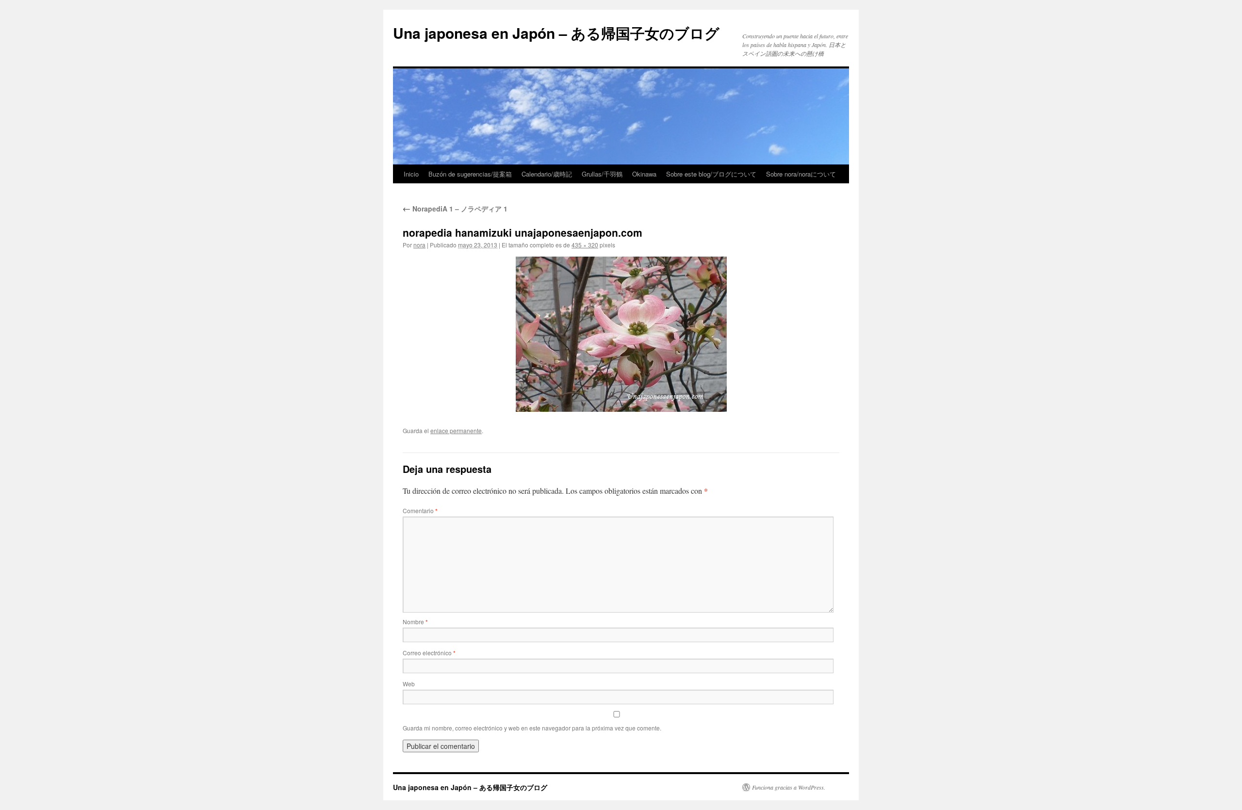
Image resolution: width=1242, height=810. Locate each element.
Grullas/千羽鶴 (602, 173)
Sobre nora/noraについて (801, 173)
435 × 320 (585, 245)
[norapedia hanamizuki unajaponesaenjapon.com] (621, 334)
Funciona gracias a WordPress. (788, 787)
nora (419, 245)
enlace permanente (456, 430)
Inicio (411, 173)
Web (409, 684)
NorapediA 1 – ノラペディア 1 (455, 208)
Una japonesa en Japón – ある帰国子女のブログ (556, 32)
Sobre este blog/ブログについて (711, 173)
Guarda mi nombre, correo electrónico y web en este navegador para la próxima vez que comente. (532, 728)
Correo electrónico (429, 652)
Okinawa (644, 173)
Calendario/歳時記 (547, 173)
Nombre (415, 621)
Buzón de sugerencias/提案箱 (470, 173)
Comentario (420, 510)
